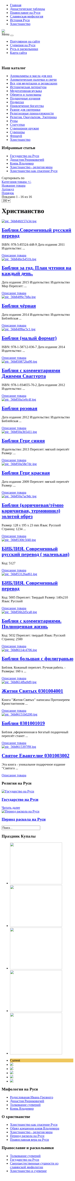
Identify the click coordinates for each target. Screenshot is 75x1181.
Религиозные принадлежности (32, 113)
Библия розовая (19, 408)
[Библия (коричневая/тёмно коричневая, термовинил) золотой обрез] (19, 496)
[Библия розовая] (19, 399)
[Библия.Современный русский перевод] (19, 221)
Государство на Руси (24, 156)
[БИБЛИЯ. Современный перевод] (19, 574)
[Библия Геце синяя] (19, 432)
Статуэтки (17, 124)
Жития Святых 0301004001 (32, 691)
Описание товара (14, 255)
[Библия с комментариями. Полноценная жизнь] (19, 612)
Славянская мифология (26, 16)
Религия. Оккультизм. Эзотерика (33, 117)
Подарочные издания (25, 98)
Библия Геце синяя (23, 440)
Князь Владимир (22, 163)
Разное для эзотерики (25, 109)
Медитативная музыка (26, 91)
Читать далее (11, 807)
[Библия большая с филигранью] (19, 650)
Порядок (8, 193)
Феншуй (16, 136)
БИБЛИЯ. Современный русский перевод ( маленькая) (35, 551)
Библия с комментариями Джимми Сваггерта (31, 373)
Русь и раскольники (24, 49)
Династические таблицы (27, 9)
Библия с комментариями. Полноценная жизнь (31, 623)
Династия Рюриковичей (27, 159)
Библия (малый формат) (29, 338)
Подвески (17, 102)
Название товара (13, 185)
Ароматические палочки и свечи (33, 79)
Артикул (8, 189)
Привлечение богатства (27, 106)
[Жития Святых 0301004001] (19, 682)
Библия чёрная (19, 305)
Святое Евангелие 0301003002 (35, 755)
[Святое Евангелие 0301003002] (19, 746)
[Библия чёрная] (19, 297)
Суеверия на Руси (22, 45)
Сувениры (17, 132)
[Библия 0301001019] (19, 714)
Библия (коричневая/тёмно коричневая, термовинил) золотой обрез (33, 510)
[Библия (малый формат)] (18, 329)
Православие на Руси (25, 12)
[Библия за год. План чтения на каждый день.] (19, 259)
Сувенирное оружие (24, 128)
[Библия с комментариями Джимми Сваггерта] (19, 361)
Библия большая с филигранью (37, 658)
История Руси (20, 20)
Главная (15, 5)
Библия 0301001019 (23, 723)
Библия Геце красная (26, 472)
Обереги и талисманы (25, 94)
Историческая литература (28, 87)
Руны (14, 121)
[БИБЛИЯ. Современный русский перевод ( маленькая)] (19, 540)
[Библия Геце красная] (19, 464)
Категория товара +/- (16, 182)
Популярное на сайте (25, 41)
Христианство (20, 24)
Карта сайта (18, 52)
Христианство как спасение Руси (34, 171)
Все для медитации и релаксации (33, 83)
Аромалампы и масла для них (31, 76)
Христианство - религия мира (31, 167)
